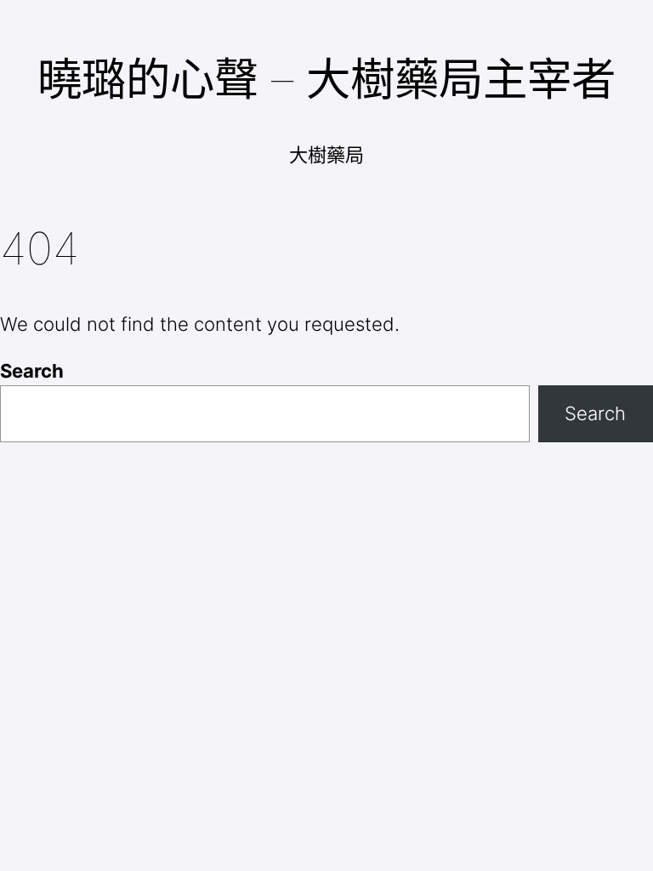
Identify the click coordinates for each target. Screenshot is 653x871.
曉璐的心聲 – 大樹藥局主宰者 (326, 79)
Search (32, 371)
